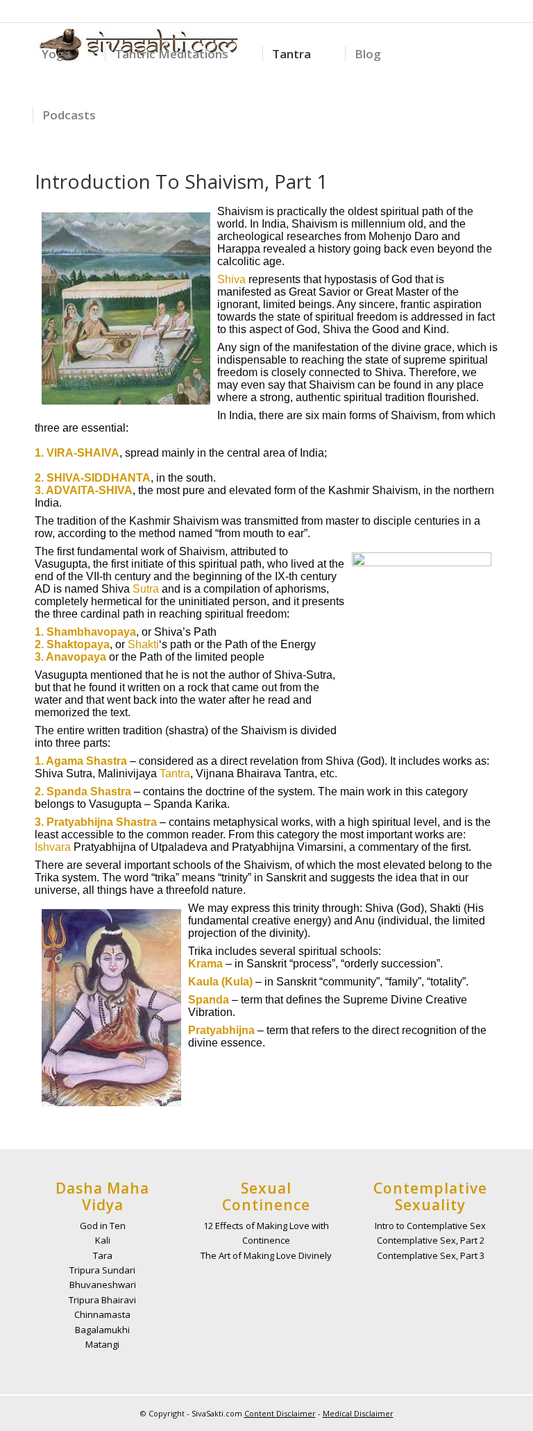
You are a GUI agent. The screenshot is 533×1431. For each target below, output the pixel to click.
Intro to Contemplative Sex (430, 1225)
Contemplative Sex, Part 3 (430, 1255)
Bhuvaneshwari (102, 1284)
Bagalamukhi (102, 1329)
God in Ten (103, 1225)
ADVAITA (70, 490)
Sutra (146, 589)
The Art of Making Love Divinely (266, 1255)
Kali (102, 1240)
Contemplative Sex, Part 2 (430, 1240)
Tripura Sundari (102, 1270)
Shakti (143, 644)
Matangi (102, 1344)
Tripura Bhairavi (102, 1300)
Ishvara (53, 847)
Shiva (231, 279)
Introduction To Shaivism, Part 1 (181, 181)
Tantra (175, 773)
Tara (102, 1255)
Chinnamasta (102, 1314)
